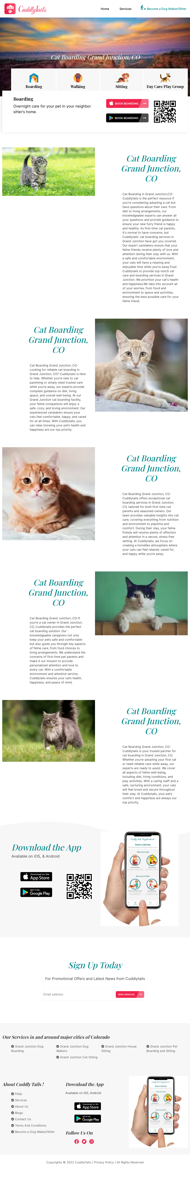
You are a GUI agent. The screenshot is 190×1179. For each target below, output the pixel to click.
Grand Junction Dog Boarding (27, 1049)
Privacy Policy (104, 1162)
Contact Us (22, 1119)
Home (106, 9)
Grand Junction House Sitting (119, 1049)
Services (125, 9)
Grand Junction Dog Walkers (72, 1049)
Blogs (18, 1113)
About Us (21, 1106)
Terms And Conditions (30, 1125)
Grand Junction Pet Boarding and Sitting (161, 1049)
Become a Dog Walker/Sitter (166, 9)
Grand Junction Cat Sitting (78, 1057)
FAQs (18, 1094)
